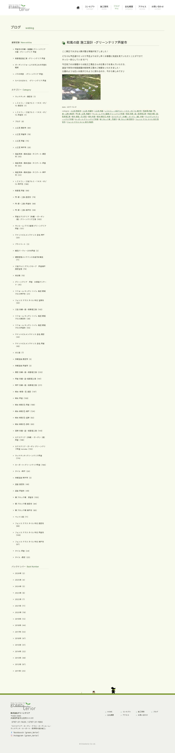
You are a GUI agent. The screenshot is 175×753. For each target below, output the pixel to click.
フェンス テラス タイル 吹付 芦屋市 (80, 122)
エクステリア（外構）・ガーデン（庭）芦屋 (128, 117)
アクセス (126, 715)
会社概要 (110, 715)
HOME (109, 712)
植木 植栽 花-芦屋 (103, 117)
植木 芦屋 (91, 117)
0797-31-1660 (35, 722)
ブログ (155, 712)
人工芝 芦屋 (98, 111)
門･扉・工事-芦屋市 (83, 114)
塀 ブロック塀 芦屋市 (108, 119)
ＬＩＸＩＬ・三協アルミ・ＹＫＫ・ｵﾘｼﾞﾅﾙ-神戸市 (123, 111)
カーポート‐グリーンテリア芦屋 (86, 119)
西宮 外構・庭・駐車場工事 (136, 114)
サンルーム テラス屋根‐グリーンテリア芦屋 (108, 114)
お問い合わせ (143, 715)
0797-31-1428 (19, 722)
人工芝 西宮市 (76, 111)
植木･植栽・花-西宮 (79, 117)
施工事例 (141, 712)
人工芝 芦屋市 (88, 111)
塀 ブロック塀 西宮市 (126, 119)
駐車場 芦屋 (147, 111)
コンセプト (127, 712)
